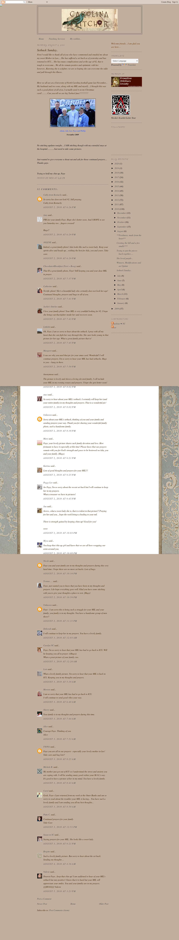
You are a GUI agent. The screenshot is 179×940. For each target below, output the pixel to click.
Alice (45, 726)
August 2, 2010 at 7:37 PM (59, 278)
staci (45, 394)
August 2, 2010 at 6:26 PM (59, 207)
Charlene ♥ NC (118, 323)
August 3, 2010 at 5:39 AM (59, 681)
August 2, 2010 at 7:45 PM (59, 342)
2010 (117, 208)
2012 (117, 199)
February (121, 298)
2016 (117, 181)
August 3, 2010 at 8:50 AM (59, 806)
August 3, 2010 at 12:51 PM (60, 826)
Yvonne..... (48, 581)
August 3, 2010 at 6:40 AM (59, 701)
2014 (117, 190)
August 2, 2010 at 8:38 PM (59, 430)
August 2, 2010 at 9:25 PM (59, 474)
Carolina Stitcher (89, 19)
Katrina (46, 465)
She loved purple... (125, 258)
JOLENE (47, 242)
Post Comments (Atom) (59, 910)
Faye (114, 327)
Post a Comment (44, 898)
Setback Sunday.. (124, 270)
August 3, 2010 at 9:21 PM (59, 843)
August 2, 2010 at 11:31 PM (60, 620)
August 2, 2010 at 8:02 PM (59, 386)
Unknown (47, 414)
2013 (117, 195)
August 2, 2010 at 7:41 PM (59, 298)
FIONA (46, 746)
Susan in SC (48, 834)
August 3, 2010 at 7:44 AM (59, 718)
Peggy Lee (48, 482)
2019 (117, 168)
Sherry (46, 709)
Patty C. (46, 814)
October (121, 221)
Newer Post (42, 903)
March (120, 293)
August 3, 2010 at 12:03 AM (60, 637)
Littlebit (46, 326)
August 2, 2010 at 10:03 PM (60, 532)
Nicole (46, 560)
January (121, 302)
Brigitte (46, 851)
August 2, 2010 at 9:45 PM (59, 498)
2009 (117, 308)
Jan (45, 506)
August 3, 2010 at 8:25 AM (59, 759)
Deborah (47, 628)
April (119, 289)
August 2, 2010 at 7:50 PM (59, 366)
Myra (45, 540)
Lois (45, 669)
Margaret (47, 350)
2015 (117, 186)
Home (41, 38)
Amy (45, 214)
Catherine (47, 286)
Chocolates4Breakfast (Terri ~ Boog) (59, 266)
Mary (45, 438)
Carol (45, 790)
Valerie (46, 871)
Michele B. (48, 766)
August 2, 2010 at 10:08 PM (60, 553)
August (120, 231)
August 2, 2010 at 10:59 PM (60, 597)
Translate (132, 64)
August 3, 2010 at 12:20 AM (60, 661)
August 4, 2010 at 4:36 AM (59, 863)
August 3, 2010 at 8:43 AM (59, 782)
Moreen (46, 689)
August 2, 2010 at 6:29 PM (59, 234)
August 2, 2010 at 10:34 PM (60, 573)
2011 (117, 204)
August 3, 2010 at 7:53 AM (59, 738)
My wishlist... (75, 38)
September (122, 226)
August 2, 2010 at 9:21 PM (59, 457)
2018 (117, 172)
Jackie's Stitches (50, 306)
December (122, 212)
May (119, 284)
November (122, 217)
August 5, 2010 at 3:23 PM (59, 891)
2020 (117, 163)
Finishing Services (57, 38)
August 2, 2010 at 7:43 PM (59, 318)
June (119, 280)
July (119, 275)
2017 (117, 177)
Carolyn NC (48, 645)
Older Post (103, 903)
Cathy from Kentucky (52, 194)
